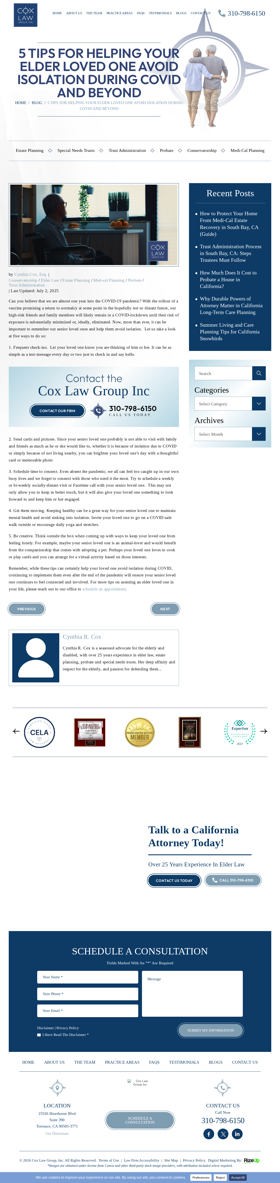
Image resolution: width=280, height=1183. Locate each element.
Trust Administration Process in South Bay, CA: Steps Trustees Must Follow (230, 253)
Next (165, 609)
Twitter (222, 1134)
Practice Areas (120, 13)
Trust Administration (127, 150)
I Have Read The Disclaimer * (65, 1035)
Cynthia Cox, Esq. (30, 274)
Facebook (208, 1134)
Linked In (237, 1134)
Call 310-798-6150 (237, 880)
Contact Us (200, 13)
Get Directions (57, 1133)
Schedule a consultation (140, 1120)
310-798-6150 (246, 13)
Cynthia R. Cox (82, 636)
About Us (74, 13)
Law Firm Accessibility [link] (141, 1160)
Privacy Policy (67, 1028)
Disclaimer (45, 1028)
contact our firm (57, 411)
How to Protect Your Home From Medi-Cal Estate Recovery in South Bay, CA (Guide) (229, 224)
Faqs (141, 13)
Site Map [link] (171, 1160)
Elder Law (50, 280)
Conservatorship (202, 150)
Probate (166, 150)
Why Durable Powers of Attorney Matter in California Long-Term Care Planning (231, 305)
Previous (27, 609)
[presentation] (16, 731)
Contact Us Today (174, 880)
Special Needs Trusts (76, 150)
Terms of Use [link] (109, 1160)
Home (57, 13)
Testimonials (160, 13)
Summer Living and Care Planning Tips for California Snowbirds (230, 331)
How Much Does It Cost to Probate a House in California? (228, 279)
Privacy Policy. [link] (194, 1160)
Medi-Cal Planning (247, 150)
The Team (94, 13)
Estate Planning (30, 150)
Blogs (181, 13)
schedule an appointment (104, 589)
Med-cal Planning (108, 280)
